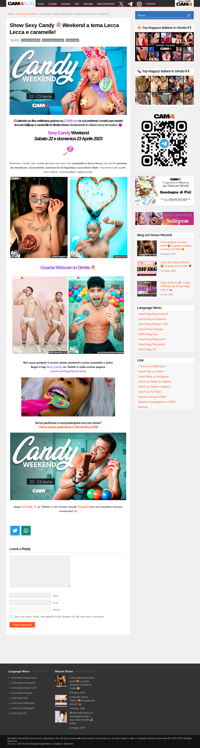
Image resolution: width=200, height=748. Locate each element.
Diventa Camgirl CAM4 (152, 396)
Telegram (84, 506)
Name (55, 595)
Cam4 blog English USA (153, 324)
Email (55, 603)
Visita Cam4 (72, 40)
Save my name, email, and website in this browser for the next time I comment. (59, 616)
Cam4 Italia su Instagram (153, 376)
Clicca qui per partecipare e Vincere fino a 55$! (68, 427)
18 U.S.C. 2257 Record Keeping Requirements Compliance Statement (40, 744)
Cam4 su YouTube (149, 391)
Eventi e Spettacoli (27, 14)
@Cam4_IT (29, 506)
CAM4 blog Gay (148, 334)
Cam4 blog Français (150, 329)
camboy (65, 3)
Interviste (88, 3)
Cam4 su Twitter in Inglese (154, 381)
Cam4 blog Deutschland (153, 313)
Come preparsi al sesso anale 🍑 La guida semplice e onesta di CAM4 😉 (176, 246)
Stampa (143, 406)
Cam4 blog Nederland (151, 339)
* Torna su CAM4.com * (152, 366)
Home (41, 3)
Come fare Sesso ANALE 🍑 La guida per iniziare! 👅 (176, 264)
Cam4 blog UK (147, 349)
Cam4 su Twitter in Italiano (154, 386)
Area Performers (106, 3)
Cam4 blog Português (151, 344)
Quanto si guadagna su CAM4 (156, 401)
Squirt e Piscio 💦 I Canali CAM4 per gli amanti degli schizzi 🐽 (175, 286)
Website (56, 610)
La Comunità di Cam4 (53, 40)
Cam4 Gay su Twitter (151, 371)
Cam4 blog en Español (152, 318)
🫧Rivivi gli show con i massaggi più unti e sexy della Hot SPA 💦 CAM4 (81, 718)
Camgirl (52, 3)
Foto (76, 3)
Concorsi (150, 3)
